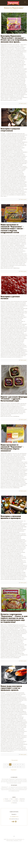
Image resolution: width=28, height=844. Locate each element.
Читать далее (23, 103)
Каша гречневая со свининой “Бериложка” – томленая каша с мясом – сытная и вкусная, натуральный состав (12, 228)
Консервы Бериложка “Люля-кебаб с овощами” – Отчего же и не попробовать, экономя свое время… (14, 39)
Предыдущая (14, 760)
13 (17, 766)
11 (12, 766)
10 (10, 766)
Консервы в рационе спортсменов (10, 130)
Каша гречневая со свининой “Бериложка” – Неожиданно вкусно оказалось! (12, 448)
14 (20, 766)
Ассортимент (7, 800)
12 (15, 766)
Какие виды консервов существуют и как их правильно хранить (11, 688)
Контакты (14, 802)
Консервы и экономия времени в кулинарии (11, 517)
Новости (21, 800)
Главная (5, 799)
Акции (16, 799)
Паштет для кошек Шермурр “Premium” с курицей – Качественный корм (14, 399)
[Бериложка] (13, 2)
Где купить (15, 800)
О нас (11, 799)
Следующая (13, 769)
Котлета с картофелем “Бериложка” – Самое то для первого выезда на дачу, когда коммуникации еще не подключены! (14, 618)
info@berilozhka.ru (15, 818)
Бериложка (22, 799)
